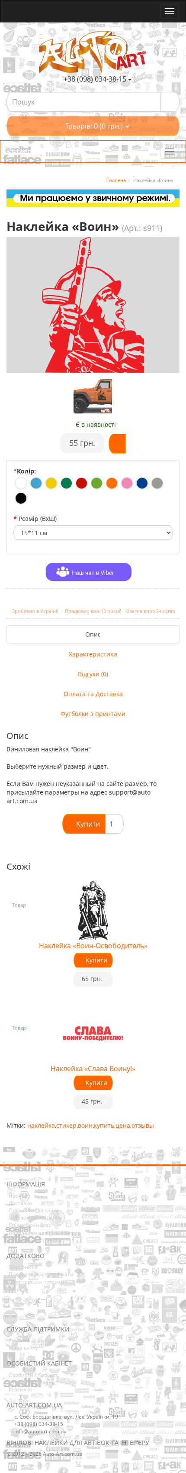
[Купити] (117, 444)
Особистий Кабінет (33, 1374)
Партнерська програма (38, 1281)
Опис (93, 634)
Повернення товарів (35, 1240)
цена (122, 1125)
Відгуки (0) (93, 674)
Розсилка (20, 1389)
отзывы (142, 1125)
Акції (15, 1289)
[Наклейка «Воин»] (93, 394)
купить (104, 1125)
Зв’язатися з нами (32, 1340)
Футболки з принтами (93, 714)
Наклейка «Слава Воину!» (93, 1068)
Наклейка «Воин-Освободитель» (93, 945)
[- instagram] (26, 1312)
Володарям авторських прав (45, 1232)
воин (85, 1125)
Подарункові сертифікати (41, 1274)
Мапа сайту (23, 1347)
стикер (66, 1125)
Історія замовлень (32, 1382)
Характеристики (93, 654)
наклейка (41, 1125)
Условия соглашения (36, 1217)
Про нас (19, 1195)
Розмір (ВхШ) (38, 518)
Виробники (23, 1267)
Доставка (20, 1203)
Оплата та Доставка (93, 694)
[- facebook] (12, 1312)
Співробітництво (30, 1225)
